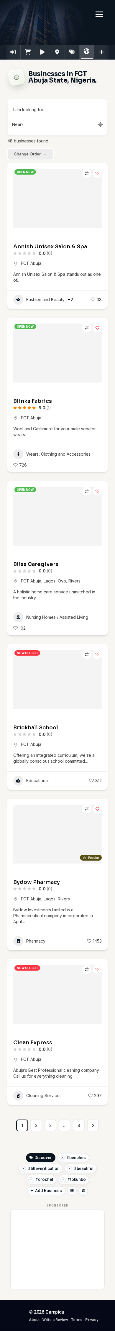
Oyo (62, 580)
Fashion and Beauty (45, 299)
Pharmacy (35, 940)
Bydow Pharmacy (36, 882)
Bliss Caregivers (35, 564)
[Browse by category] (72, 1191)
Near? (18, 124)
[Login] (13, 52)
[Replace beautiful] (69, 1168)
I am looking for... (29, 109)
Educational (37, 780)
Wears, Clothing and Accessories (58, 454)
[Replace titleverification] (23, 1168)
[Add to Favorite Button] (97, 173)
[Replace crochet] (30, 1179)
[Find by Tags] (72, 52)
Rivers (74, 580)
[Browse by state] (83, 1191)
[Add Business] (101, 52)
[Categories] (57, 52)
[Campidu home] (13, 1316)
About (34, 1319)
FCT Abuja (31, 263)
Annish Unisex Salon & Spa (50, 246)
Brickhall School (35, 727)
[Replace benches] (62, 1157)
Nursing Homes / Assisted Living (57, 617)
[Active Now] (42, 52)
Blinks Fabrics (32, 401)
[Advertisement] (58, 1249)
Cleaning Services (44, 1095)
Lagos (49, 580)
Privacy (91, 1319)
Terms (76, 1319)
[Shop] (28, 52)
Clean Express (32, 1042)
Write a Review (55, 1319)
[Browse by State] (87, 51)
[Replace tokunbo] (62, 1179)
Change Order (27, 154)
